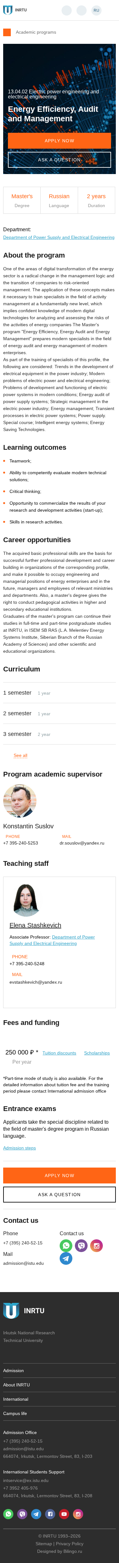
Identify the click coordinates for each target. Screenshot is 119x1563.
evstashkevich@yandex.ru (36, 982)
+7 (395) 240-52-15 (23, 1242)
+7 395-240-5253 (20, 843)
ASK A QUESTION (59, 159)
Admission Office (20, 1432)
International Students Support (33, 1472)
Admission (13, 1370)
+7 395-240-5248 (27, 963)
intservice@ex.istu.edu (26, 1480)
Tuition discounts (59, 1052)
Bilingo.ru (72, 1551)
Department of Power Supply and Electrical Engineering (59, 237)
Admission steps (19, 1147)
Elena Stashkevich (35, 925)
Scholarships (97, 1052)
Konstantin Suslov (28, 826)
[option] (59, 934)
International (15, 1399)
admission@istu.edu (23, 1263)
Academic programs (36, 32)
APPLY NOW (60, 140)
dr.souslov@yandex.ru (82, 843)
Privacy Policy (69, 1543)
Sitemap (44, 1543)
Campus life (15, 1413)
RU (96, 10)
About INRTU (16, 1384)
